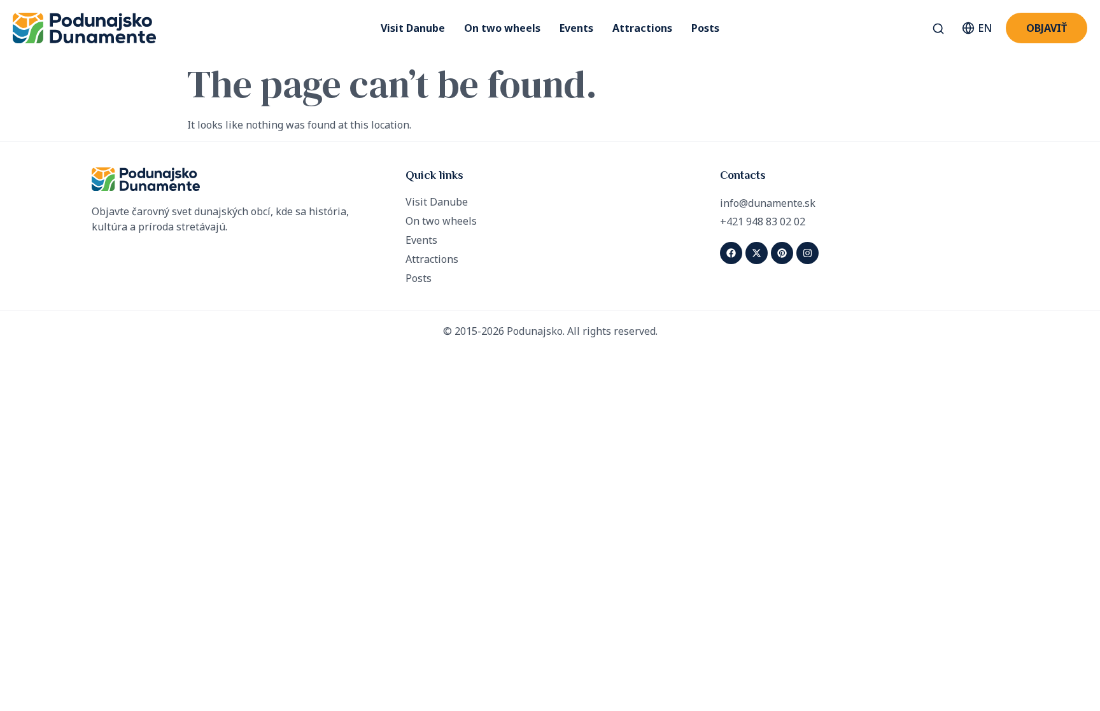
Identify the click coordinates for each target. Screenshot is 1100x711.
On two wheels (502, 28)
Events (576, 28)
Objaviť (1046, 28)
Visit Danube (413, 28)
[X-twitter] (756, 253)
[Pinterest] (782, 253)
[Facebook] (731, 253)
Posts (705, 28)
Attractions (642, 28)
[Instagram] (807, 253)
